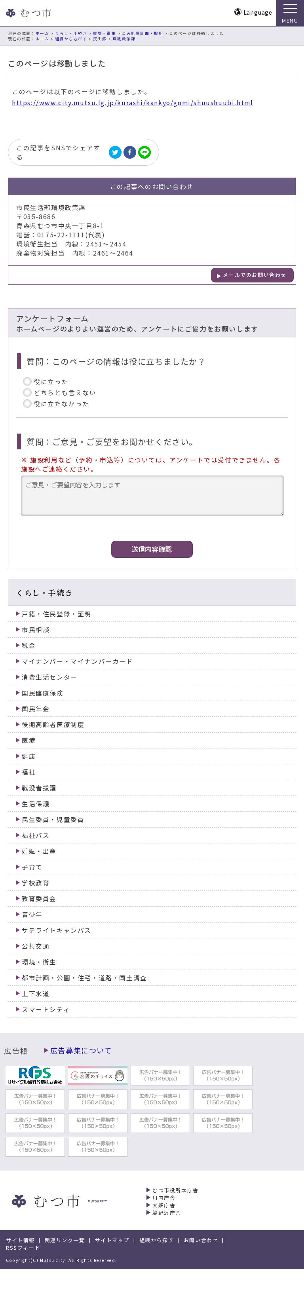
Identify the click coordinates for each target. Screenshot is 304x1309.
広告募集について (81, 1050)
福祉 (29, 772)
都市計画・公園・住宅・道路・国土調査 (84, 977)
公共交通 (35, 946)
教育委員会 (39, 898)
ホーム (42, 33)
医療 (29, 740)
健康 (29, 756)
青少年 (32, 914)
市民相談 (35, 629)
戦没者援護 (39, 787)
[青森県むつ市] (27, 13)
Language (257, 12)
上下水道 (35, 993)
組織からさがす (71, 39)
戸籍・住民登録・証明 (56, 613)
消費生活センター (50, 677)
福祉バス (35, 835)
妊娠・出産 (39, 851)
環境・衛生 (104, 33)
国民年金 (35, 708)
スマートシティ (46, 1009)
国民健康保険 (43, 692)
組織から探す (156, 1240)
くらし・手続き (71, 33)
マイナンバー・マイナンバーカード (77, 661)
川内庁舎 (163, 1197)
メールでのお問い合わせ (255, 274)
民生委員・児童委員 (53, 819)
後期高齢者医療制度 (53, 724)
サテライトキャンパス (56, 930)
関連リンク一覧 (65, 1240)
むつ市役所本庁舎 (175, 1190)
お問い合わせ (201, 1240)
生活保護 (35, 803)
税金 (29, 645)
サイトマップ (112, 1240)
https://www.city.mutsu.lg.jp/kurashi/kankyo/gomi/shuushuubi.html (132, 102)
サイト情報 (20, 1240)
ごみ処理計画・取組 (142, 33)
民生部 (100, 39)
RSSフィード (23, 1247)
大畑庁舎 (163, 1205)
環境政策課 (124, 39)
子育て (32, 866)
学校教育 (35, 882)
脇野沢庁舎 (166, 1212)
